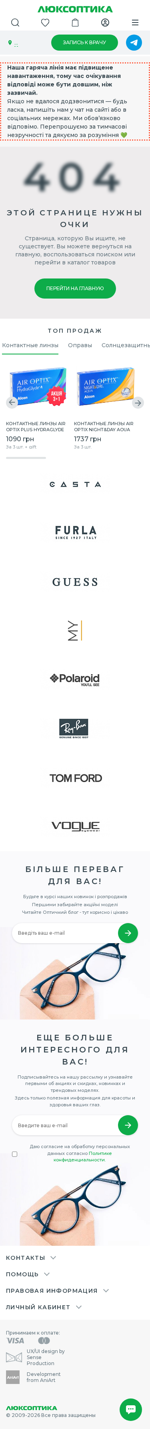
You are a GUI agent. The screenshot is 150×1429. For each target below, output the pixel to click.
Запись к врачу (84, 42)
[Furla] (75, 532)
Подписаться (128, 1125)
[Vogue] (75, 826)
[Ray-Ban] (75, 728)
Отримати (128, 933)
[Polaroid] (75, 679)
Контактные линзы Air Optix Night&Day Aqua (104, 426)
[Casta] (75, 483)
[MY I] (75, 630)
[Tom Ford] (75, 777)
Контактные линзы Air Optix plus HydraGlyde (36, 426)
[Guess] (75, 581)
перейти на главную (75, 288)
